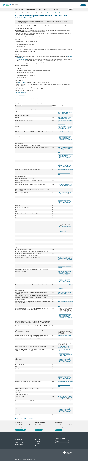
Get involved (47, 9)
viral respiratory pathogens (22, 59)
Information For (21, 12)
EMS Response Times (19, 439)
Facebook (38, 441)
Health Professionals (28, 12)
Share (17, 418)
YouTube (38, 443)
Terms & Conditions (29, 459)
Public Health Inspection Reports (21, 442)
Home (16, 12)
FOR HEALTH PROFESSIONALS (65, 5)
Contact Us (38, 439)
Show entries (46, 103)
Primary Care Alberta (37, 1)
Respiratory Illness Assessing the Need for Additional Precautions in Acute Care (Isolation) (65, 133)
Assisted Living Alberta (28, 1)
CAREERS (71, 5)
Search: (16, 103)
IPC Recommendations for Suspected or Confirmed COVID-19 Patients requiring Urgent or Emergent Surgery (65, 112)
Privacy (35, 459)
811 (26, 424)
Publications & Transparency (20, 441)
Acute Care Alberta (20, 1)
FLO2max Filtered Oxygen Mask (64, 349)
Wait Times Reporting (19, 444)
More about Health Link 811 (20, 429)
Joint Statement (21, 95)
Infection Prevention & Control (38, 12)
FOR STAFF (58, 5)
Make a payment (58, 429)
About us (55, 9)
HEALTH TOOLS (77, 5)
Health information (19, 9)
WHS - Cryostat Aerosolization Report (65, 184)
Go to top (31, 418)
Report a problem (24, 418)
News (40, 9)
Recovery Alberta (45, 1)
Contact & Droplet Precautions (21, 92)
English (70, 9)
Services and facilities (31, 9)
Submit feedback (38, 429)
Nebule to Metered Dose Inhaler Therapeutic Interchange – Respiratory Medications (64, 266)
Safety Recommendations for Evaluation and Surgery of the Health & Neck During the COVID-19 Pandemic (65, 397)
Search (83, 5)
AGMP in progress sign (22, 82)
